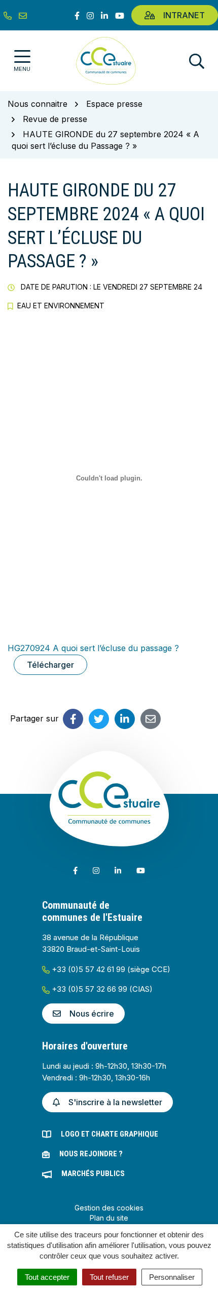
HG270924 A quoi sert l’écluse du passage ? (93, 648)
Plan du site (109, 1218)
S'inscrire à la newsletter (115, 1102)
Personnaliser (172, 1277)
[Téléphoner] (7, 15)
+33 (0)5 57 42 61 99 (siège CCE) (110, 969)
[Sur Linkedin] (125, 719)
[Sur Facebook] (73, 719)
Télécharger (50, 665)
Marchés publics (93, 1173)
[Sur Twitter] (99, 719)
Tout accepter (47, 1277)
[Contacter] (22, 15)
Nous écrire (91, 1013)
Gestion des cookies (109, 1207)
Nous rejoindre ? (91, 1153)
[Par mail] (150, 719)
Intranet (184, 15)
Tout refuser (109, 1277)
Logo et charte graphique (109, 1134)
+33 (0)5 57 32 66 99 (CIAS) (101, 989)
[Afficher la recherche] (196, 61)
